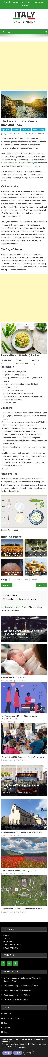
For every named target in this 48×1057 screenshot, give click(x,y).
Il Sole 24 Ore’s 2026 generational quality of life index (22, 757)
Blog (5, 1023)
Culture (15, 130)
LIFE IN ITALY (8, 942)
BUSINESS (7, 935)
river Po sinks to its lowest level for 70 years (21, 163)
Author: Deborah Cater (12, 1018)
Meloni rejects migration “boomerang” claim (21, 986)
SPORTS (6, 939)
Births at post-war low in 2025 (13, 678)
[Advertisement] (24, 66)
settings (22, 1047)
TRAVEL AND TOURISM (12, 945)
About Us (29, 2)
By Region (5, 130)
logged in (17, 599)
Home (6, 1032)
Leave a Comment (37, 134)
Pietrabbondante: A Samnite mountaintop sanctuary (21, 909)
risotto (34, 580)
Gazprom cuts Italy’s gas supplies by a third (8, 585)
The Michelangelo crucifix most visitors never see (21, 832)
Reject (18, 1053)
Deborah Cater (21, 134)
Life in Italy (25, 130)
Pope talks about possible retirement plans (42, 585)
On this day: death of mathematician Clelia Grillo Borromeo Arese (22, 979)
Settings (29, 1053)
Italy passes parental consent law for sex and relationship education (19, 717)
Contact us (39, 2)
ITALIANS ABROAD (10, 948)
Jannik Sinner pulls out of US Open (17, 995)
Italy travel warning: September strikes (21, 787)
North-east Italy (38, 130)
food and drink (16, 580)
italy (26, 580)
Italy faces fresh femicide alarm (16, 999)
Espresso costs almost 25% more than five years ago (22, 632)
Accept (7, 1053)
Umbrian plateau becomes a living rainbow (18, 871)
